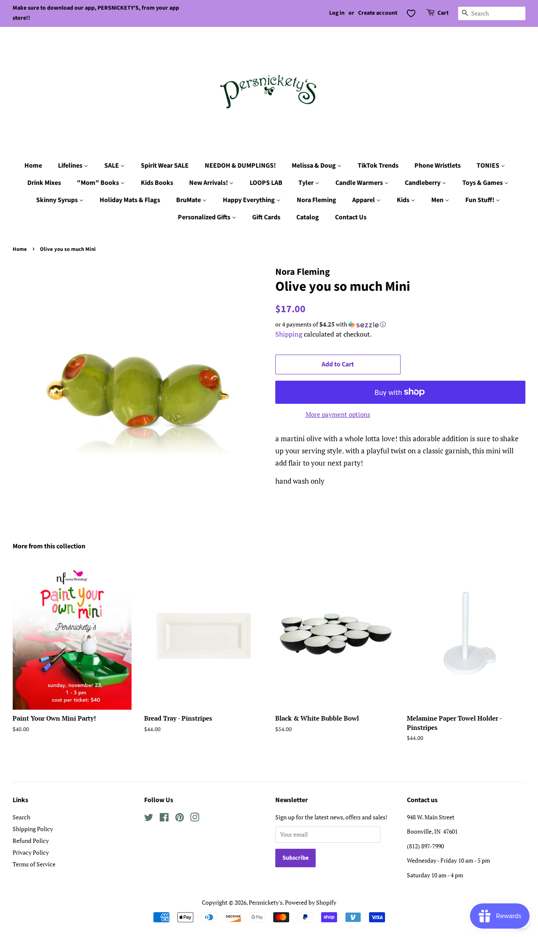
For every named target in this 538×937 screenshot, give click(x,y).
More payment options (338, 414)
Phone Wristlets (437, 165)
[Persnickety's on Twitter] (148, 819)
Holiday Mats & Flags (130, 200)
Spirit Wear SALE (165, 165)
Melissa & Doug (314, 165)
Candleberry (423, 182)
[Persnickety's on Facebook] (164, 819)
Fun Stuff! (480, 200)
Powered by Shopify (310, 902)
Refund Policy (31, 841)
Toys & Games (483, 182)
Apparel (364, 200)
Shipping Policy (33, 829)
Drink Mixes (44, 182)
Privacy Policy (31, 852)
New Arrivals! (209, 182)
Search (21, 817)
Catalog (307, 217)
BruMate (189, 200)
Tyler (306, 182)
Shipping (288, 334)
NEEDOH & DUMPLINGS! (240, 165)
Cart (443, 13)
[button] (400, 324)
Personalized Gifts (205, 217)
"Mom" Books (98, 182)
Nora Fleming (316, 200)
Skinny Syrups (57, 200)
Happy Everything (249, 200)
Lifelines (71, 165)
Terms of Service (34, 864)
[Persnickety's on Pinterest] (179, 819)
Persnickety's (265, 902)
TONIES (489, 165)
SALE (112, 165)
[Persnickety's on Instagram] (194, 819)
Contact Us (351, 217)
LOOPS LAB (266, 182)
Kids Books (157, 182)
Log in (337, 13)
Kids (404, 200)
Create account (377, 13)
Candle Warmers (359, 182)
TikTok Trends (378, 165)
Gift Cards (266, 217)
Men (438, 200)
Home (33, 165)
